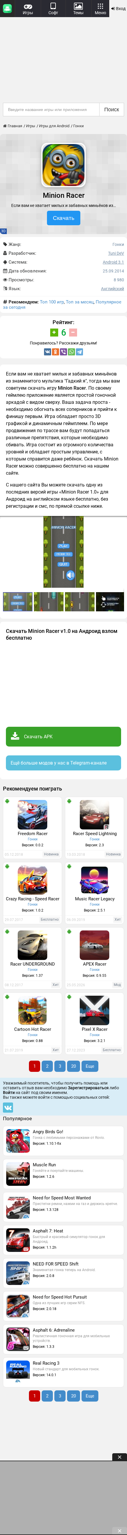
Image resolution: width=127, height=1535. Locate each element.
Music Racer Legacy (95, 899)
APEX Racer (94, 964)
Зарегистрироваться (88, 1087)
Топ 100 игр (52, 302)
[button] (49, 602)
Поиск (111, 109)
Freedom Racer (33, 833)
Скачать (63, 218)
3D (3, 231)
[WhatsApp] (71, 351)
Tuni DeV (116, 253)
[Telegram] (79, 351)
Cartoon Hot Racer (32, 1029)
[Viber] (63, 351)
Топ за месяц (80, 302)
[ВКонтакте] (47, 351)
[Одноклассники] (55, 351)
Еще (90, 1066)
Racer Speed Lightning (95, 833)
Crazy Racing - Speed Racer (32, 899)
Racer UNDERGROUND (32, 964)
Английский (112, 288)
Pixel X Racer (95, 1029)
